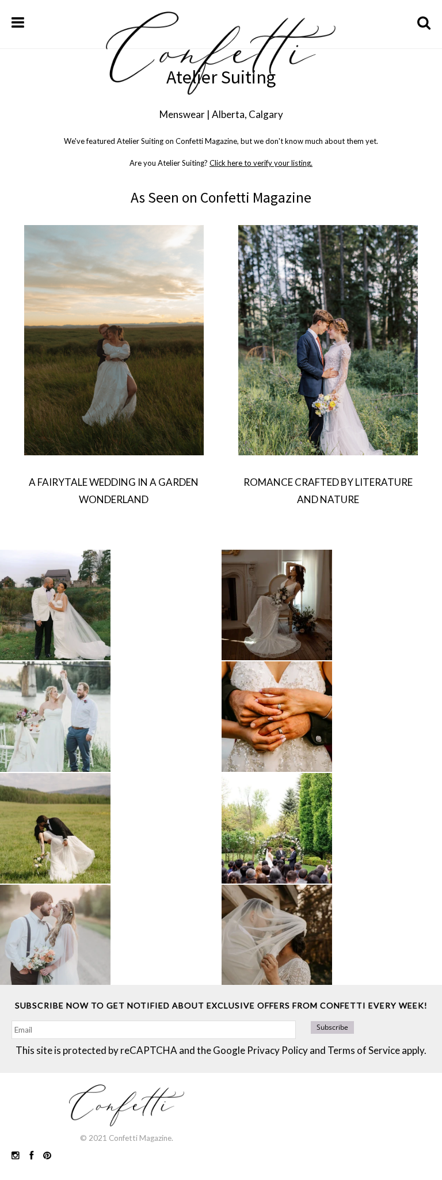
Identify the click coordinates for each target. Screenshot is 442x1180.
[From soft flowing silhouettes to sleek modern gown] (277, 605)
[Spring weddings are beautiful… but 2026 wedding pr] (55, 828)
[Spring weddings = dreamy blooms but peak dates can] (277, 940)
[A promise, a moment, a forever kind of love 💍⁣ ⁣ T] (277, 716)
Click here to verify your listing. (261, 163)
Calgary (266, 114)
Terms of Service (363, 1050)
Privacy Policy (277, 1050)
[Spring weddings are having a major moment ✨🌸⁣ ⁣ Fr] (55, 716)
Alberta (228, 114)
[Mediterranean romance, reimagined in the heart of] (55, 605)
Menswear (182, 114)
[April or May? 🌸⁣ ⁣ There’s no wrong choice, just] (277, 828)
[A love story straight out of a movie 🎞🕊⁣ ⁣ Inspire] (55, 940)
